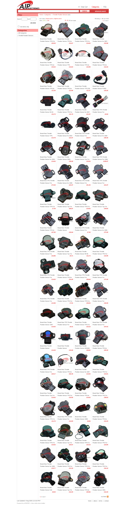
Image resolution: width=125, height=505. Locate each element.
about (95, 501)
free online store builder (38, 503)
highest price (58, 18)
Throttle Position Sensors (25, 35)
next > (107, 20)
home (89, 501)
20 (65, 20)
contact (106, 501)
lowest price (49, 18)
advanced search (100, 11)
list (48, 20)
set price (33, 22)
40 (67, 20)
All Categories (22, 33)
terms (100, 501)
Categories (47, 14)
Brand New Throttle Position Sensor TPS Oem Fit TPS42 (46, 136)
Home (41, 14)
